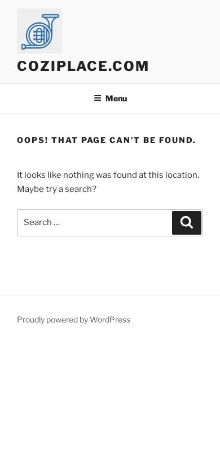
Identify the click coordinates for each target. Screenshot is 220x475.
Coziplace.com (83, 66)
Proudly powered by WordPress (73, 319)
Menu (116, 98)
